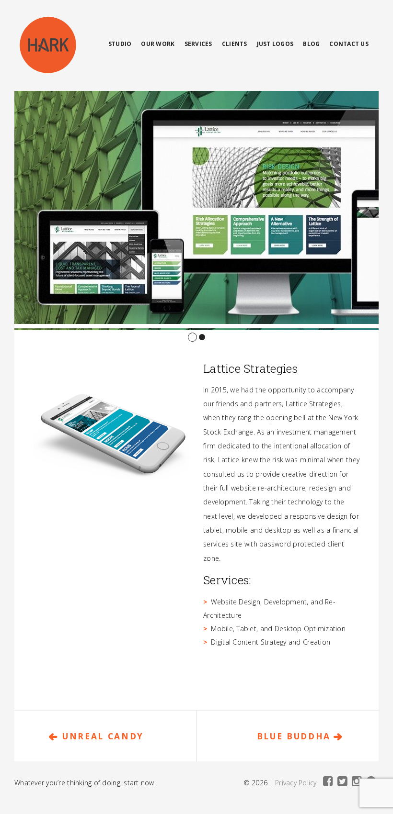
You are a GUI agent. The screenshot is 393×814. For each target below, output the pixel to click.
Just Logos (275, 44)
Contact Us (349, 44)
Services (198, 44)
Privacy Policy (296, 782)
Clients (234, 44)
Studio (120, 44)
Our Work (157, 44)
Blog (311, 44)
